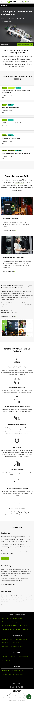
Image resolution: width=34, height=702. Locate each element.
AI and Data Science (8, 639)
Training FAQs (6, 674)
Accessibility (22, 696)
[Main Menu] (2, 2)
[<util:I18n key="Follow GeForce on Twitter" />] (19, 687)
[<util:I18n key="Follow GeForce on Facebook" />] (10, 687)
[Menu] (32, 5)
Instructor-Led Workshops (10, 622)
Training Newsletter (17, 670)
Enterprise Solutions (22, 629)
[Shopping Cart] (26, 2)
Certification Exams (8, 629)
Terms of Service (12, 696)
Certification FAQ (17, 674)
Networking (5, 646)
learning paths (19, 182)
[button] (23, 2)
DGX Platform (6, 643)
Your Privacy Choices (21, 694)
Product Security (20, 698)
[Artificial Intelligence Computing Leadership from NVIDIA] (11, 2)
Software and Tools (17, 646)
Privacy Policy (10, 694)
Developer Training (21, 639)
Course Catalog (17, 618)
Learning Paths (6, 618)
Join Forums (6, 660)
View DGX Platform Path (8, 271)
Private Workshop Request (10, 625)
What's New (4, 44)
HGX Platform (17, 643)
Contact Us (5, 670)
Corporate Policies (8, 698)
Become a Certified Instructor (20, 656)
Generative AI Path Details (9, 230)
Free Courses (24, 625)
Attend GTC (5, 656)
